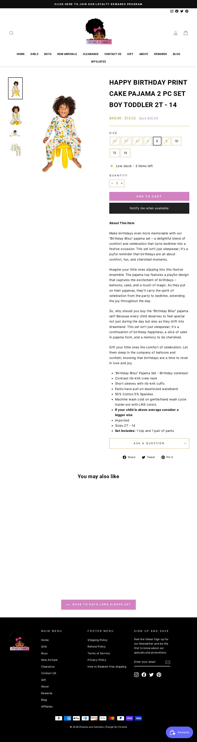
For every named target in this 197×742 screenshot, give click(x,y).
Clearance (91, 54)
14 (125, 153)
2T (115, 141)
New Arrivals (67, 54)
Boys (48, 54)
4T (138, 141)
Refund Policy (97, 646)
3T (126, 141)
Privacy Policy (97, 659)
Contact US (113, 54)
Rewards (160, 54)
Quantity (118, 175)
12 (114, 153)
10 (176, 141)
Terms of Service (99, 653)
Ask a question (149, 443)
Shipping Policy (98, 640)
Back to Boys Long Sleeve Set (101, 604)
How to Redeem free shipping (107, 666)
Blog (176, 54)
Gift (130, 54)
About (144, 54)
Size (113, 133)
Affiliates (98, 61)
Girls (34, 54)
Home (21, 54)
